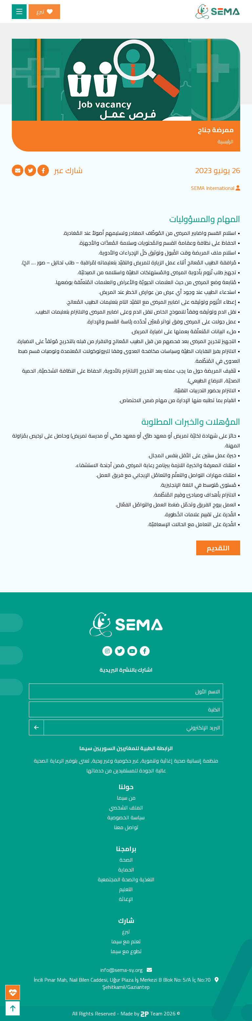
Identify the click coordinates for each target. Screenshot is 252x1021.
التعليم (126, 889)
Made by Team (141, 1013)
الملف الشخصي (126, 807)
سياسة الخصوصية (126, 817)
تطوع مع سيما (126, 951)
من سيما (126, 798)
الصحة (126, 860)
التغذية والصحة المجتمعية (126, 879)
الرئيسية (226, 141)
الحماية (126, 869)
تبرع (126, 931)
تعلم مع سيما (126, 941)
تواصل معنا (126, 827)
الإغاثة (126, 899)
